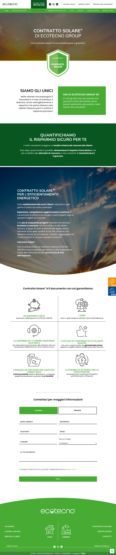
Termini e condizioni (101, 546)
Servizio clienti (84, 4)
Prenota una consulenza (103, 4)
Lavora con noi (69, 4)
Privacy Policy (71, 469)
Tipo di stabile (65, 439)
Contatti (80, 11)
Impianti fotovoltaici (56, 11)
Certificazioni (104, 531)
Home (7, 11)
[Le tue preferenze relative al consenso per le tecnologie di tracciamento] (112, 551)
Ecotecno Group (18, 11)
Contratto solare (38, 11)
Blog (72, 11)
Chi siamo (9, 526)
